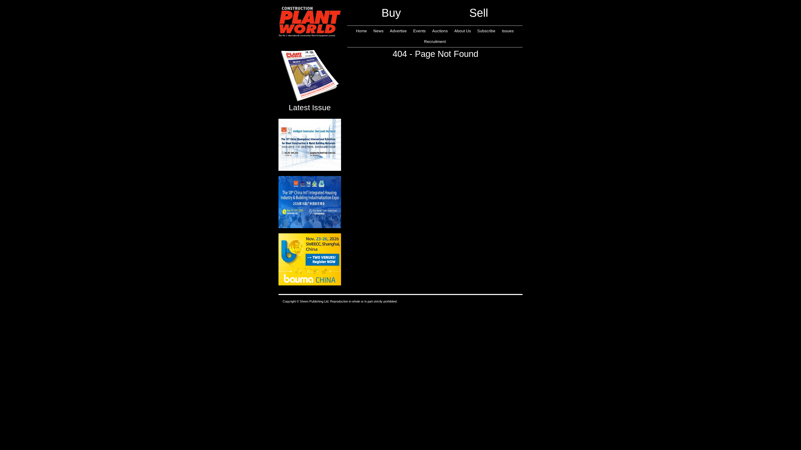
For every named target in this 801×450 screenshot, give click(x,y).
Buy (391, 12)
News (378, 31)
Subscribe (486, 31)
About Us (462, 31)
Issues (508, 31)
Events (419, 31)
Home (361, 31)
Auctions (440, 31)
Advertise (398, 31)
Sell (478, 12)
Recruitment (435, 41)
